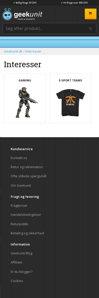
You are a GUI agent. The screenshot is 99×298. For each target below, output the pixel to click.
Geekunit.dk (13, 51)
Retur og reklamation (27, 167)
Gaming (25, 80)
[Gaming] (24, 102)
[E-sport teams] (70, 102)
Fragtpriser (19, 205)
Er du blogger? (21, 271)
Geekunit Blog (21, 253)
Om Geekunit (21, 185)
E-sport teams (70, 80)
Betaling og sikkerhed (27, 233)
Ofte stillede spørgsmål (28, 176)
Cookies (17, 280)
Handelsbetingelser (26, 214)
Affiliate (16, 262)
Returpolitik (19, 224)
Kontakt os (19, 158)
